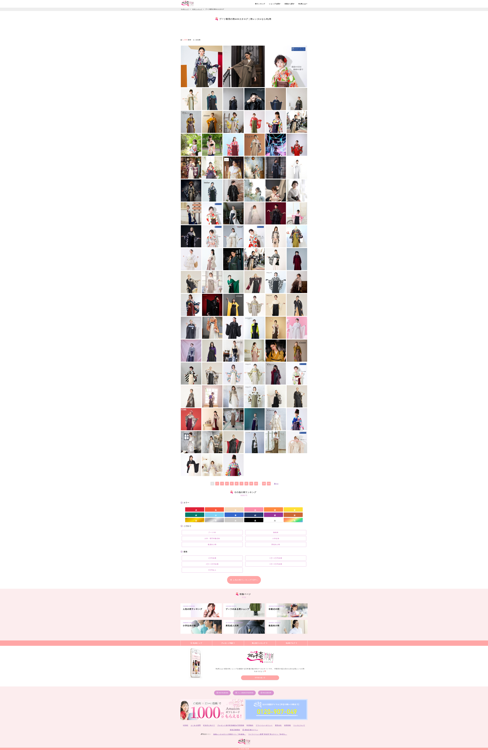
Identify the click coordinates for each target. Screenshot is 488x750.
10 (256, 484)
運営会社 (278, 725)
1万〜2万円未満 (276, 558)
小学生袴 (275, 538)
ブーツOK (212, 532)
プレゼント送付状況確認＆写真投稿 (230, 725)
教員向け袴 (212, 544)
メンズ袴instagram (245, 693)
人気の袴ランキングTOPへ (245, 580)
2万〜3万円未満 (212, 564)
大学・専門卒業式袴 (212, 538)
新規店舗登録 (235, 730)
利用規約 (250, 725)
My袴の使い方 (260, 678)
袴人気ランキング (259, 643)
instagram (223, 693)
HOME (185, 725)
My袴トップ (197, 643)
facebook (266, 693)
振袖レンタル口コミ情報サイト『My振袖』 (229, 734)
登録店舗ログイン (251, 730)
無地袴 (275, 532)
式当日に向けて (209, 725)
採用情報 (287, 725)
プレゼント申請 (227, 643)
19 (264, 484)
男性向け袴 (275, 544)
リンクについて (299, 725)
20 (269, 484)
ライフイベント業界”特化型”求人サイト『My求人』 (267, 734)
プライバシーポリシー (264, 725)
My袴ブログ (291, 643)
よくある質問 (196, 725)
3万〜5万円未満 (276, 564)
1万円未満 (212, 558)
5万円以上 (212, 570)
